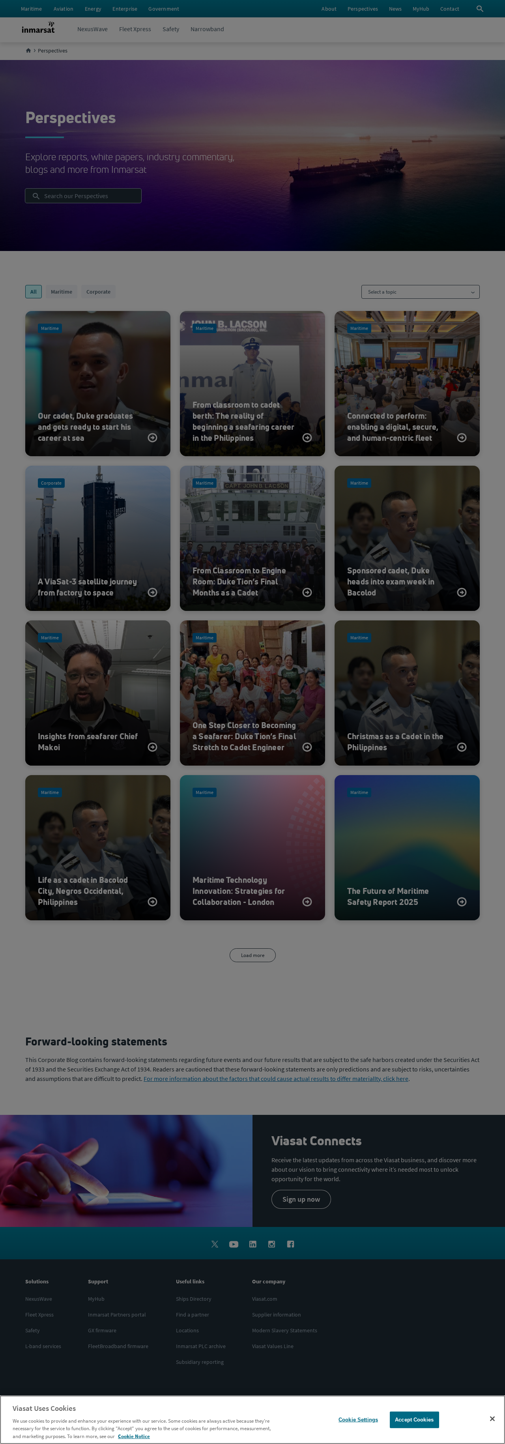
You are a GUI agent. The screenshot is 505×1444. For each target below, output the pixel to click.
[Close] (492, 1418)
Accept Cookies (414, 1420)
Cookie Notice (134, 1436)
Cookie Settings (358, 1420)
